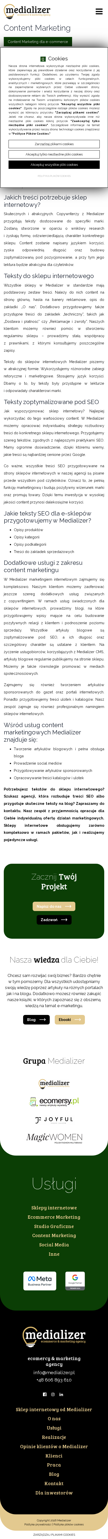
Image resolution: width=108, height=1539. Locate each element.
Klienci (54, 1455)
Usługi (54, 1427)
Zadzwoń (49, 920)
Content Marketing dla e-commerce (38, 42)
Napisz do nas (49, 906)
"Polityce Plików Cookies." (31, 133)
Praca (54, 1464)
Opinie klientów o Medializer (54, 1446)
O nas (54, 1418)
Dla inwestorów (54, 1492)
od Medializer (54, 1409)
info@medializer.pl (54, 1372)
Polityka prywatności (37, 1524)
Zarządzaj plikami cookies (54, 1534)
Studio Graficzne (54, 1226)
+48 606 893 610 (54, 1380)
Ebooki (65, 1019)
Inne (54, 1253)
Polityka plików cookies (68, 1524)
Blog (31, 1019)
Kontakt (54, 1483)
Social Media (54, 1244)
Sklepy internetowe (54, 1207)
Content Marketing (54, 1235)
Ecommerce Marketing (54, 1216)
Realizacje (54, 1437)
